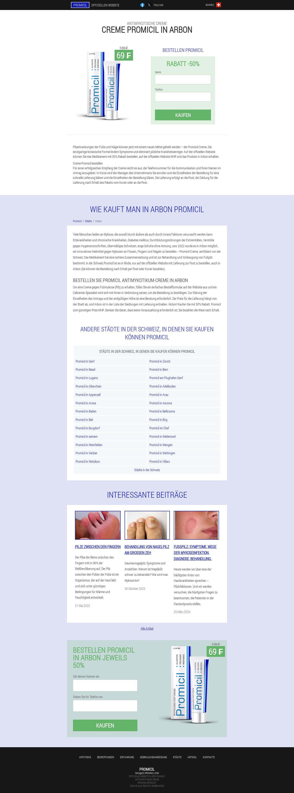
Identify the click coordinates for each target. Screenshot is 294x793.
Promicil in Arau (158, 395)
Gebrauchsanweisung (153, 757)
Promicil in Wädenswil (162, 436)
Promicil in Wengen (161, 445)
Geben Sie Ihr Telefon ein (88, 696)
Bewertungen (105, 757)
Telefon (159, 89)
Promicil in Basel (85, 369)
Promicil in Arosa (86, 403)
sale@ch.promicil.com (147, 773)
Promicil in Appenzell (88, 395)
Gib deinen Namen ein (86, 676)
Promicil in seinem (87, 436)
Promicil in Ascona (160, 403)
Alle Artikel (147, 628)
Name (158, 72)
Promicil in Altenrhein (88, 386)
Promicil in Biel (84, 419)
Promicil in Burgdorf (88, 428)
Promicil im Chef (159, 428)
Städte (177, 757)
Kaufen (183, 115)
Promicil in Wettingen (162, 453)
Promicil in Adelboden (162, 386)
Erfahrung (127, 757)
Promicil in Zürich (159, 361)
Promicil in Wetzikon (88, 461)
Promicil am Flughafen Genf (166, 378)
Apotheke (85, 757)
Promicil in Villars (159, 461)
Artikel (192, 757)
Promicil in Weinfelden (89, 445)
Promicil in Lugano (87, 378)
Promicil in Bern (158, 369)
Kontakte (209, 757)
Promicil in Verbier (86, 453)
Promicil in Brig (158, 419)
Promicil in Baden (86, 411)
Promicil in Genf (85, 361)
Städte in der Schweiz (147, 470)
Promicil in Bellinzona (162, 411)
